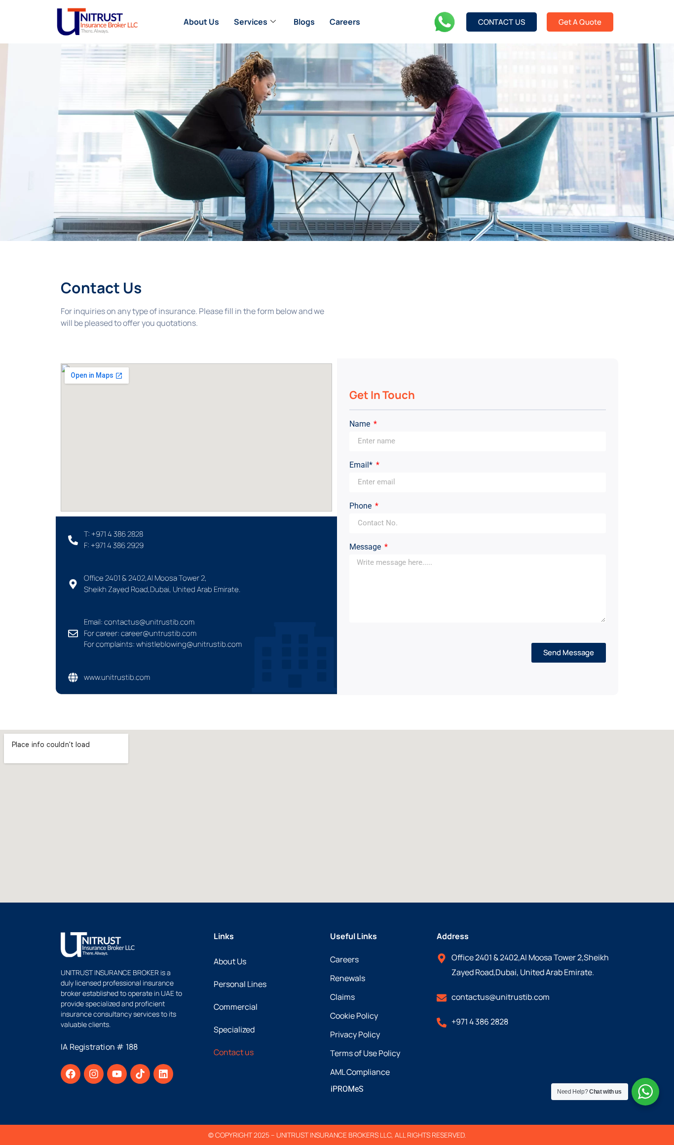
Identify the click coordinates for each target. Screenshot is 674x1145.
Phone (361, 506)
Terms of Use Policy (365, 1053)
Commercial (236, 1006)
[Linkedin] (163, 1074)
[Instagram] (94, 1074)
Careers (345, 21)
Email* (361, 465)
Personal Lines (240, 984)
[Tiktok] (140, 1074)
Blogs (304, 21)
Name (360, 424)
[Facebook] (70, 1074)
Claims (342, 996)
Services (250, 21)
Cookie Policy (354, 1015)
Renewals (347, 978)
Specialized (234, 1029)
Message (366, 547)
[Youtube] (117, 1074)
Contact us (234, 1052)
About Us (201, 21)
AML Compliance (360, 1071)
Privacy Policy (355, 1034)
